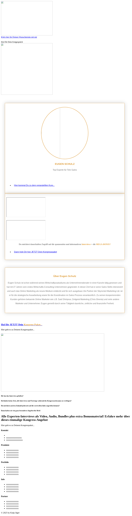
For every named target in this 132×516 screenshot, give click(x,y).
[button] (17, 330)
